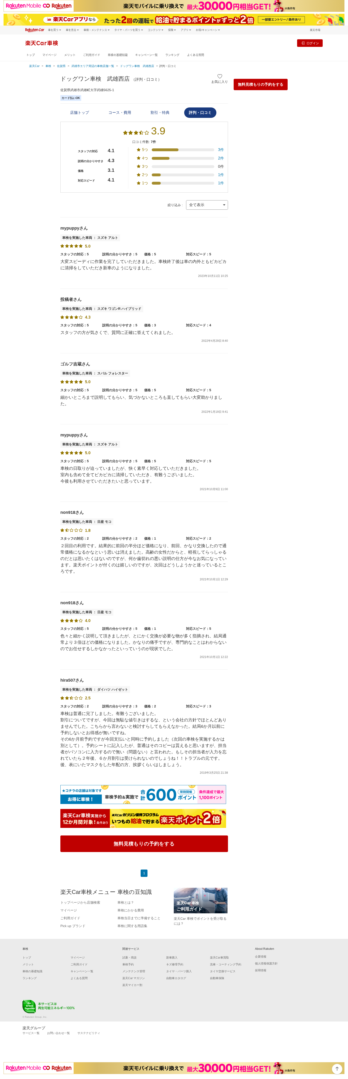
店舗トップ (79, 113)
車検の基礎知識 (118, 55)
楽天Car (34, 66)
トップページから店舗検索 (80, 902)
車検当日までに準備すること (139, 918)
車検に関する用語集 (132, 926)
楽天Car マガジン (133, 978)
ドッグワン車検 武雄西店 (137, 66)
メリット (70, 55)
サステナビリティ (88, 1033)
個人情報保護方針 (266, 963)
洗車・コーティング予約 (225, 964)
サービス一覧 (31, 1033)
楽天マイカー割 (132, 985)
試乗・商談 (129, 957)
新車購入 (172, 957)
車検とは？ (125, 902)
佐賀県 (61, 66)
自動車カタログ (176, 978)
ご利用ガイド (91, 55)
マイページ (49, 55)
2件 (221, 158)
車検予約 (128, 964)
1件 (221, 175)
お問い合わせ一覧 (58, 1033)
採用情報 (260, 970)
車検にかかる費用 (130, 910)
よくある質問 (195, 55)
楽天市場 (315, 30)
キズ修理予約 (174, 964)
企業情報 (260, 956)
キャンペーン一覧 (146, 55)
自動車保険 (217, 978)
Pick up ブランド (72, 926)
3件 (221, 150)
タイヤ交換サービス (223, 971)
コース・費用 (119, 113)
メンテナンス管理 (133, 971)
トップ (30, 55)
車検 (48, 66)
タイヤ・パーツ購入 (179, 971)
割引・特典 (160, 113)
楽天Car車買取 (219, 957)
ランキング (172, 55)
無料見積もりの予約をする (260, 84)
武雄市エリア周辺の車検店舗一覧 (92, 66)
